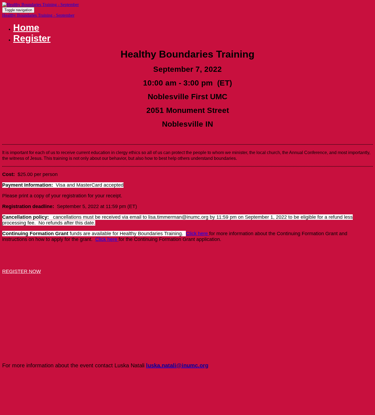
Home (26, 27)
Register (32, 38)
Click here (197, 233)
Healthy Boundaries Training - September (38, 15)
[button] (21, 271)
